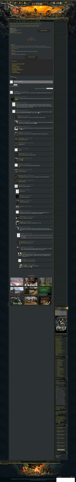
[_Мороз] (20, 265)
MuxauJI (22, 206)
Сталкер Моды (24, 20)
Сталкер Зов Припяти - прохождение (60, 333)
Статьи (17, 20)
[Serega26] (17, 201)
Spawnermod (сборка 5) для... (60, 369)
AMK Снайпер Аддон (58, 343)
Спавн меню (58, 367)
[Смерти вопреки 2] (16, 304)
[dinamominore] (18, 242)
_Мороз (25, 264)
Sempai (20, 120)
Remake (58, 366)
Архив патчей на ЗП (59, 370)
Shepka (20, 126)
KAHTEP (19, 116)
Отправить (15, 84)
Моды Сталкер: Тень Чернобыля (23, 23)
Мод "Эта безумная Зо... (58, 339)
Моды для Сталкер (13, 23)
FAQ (34, 20)
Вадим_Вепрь (22, 158)
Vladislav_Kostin (23, 216)
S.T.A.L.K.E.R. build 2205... (59, 344)
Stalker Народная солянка (60, 368)
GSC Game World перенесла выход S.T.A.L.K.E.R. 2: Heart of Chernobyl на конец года (61, 412)
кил (19, 148)
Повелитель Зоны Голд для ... (60, 375)
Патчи (28, 20)
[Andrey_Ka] (17, 196)
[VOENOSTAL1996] (16, 144)
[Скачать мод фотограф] (45, 304)
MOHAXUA (25, 252)
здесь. (28, 256)
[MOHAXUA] (19, 254)
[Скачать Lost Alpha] (16, 285)
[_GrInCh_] (18, 247)
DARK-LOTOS (21, 138)
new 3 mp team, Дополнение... (59, 342)
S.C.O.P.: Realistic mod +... (59, 341)
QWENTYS (21, 132)
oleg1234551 (22, 169)
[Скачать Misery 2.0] (31, 285)
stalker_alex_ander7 (23, 175)
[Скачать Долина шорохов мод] (31, 304)
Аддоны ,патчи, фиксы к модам (35, 23)
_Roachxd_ (25, 259)
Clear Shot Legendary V (58, 348)
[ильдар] (12, 98)
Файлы (20, 20)
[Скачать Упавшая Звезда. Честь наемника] (45, 295)
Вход (21, 6)
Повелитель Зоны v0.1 (59, 361)
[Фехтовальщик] (16, 154)
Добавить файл (38, 20)
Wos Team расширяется (60, 407)
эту (38, 222)
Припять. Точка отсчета (58, 353)
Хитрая (62, 380)
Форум (14, 20)
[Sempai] (16, 122)
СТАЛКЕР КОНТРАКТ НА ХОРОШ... (60, 350)
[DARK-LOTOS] (16, 139)
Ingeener (18, 110)
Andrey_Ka (22, 195)
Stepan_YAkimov (22, 185)
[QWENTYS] (16, 133)
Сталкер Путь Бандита (58, 349)
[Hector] (13, 104)
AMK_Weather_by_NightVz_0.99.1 (17, 69)
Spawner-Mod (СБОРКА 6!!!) (60, 360)
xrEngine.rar (59, 359)
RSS (17, 0)
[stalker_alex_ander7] (16, 176)
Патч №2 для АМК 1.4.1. (16, 68)
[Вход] (14, 79)
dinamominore (24, 241)
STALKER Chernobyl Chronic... (59, 352)
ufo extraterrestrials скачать (17, 32)
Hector (18, 102)
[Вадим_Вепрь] (16, 159)
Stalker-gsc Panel (58, 340)
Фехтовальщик (22, 153)
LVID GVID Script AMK (16, 72)
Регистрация (55, 6)
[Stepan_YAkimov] (16, 186)
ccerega (22, 221)
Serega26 (22, 200)
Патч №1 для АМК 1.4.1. (16, 66)
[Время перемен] (16, 295)
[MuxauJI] (17, 207)
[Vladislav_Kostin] (17, 217)
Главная (11, 20)
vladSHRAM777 (17, 91)
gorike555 (21, 164)
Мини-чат (59, 476)
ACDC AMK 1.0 (14, 71)
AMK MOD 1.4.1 (14, 65)
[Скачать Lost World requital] (45, 285)
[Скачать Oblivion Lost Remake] (31, 295)
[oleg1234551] (16, 171)
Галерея (31, 20)
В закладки (12, 0)
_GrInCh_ (23, 247)
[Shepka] (16, 128)
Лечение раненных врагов (59, 351)
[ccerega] (17, 222)
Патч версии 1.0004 (59, 365)
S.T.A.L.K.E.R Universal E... (60, 376)
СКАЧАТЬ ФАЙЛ (43, 30)
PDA (15, 0)
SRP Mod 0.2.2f (59, 374)
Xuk (21, 227)
